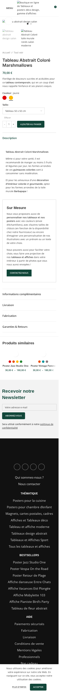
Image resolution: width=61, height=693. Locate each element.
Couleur (6, 93)
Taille (5, 104)
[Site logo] (29, 7)
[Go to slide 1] (27, 24)
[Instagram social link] (33, 467)
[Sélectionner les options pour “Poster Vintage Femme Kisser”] (43, 354)
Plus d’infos (19, 687)
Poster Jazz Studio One (15, 365)
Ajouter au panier (30, 124)
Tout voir (18, 52)
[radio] (4, 98)
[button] (5, 23)
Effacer (7, 117)
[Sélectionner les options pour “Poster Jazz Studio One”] (15, 354)
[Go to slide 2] (31, 24)
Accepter (38, 687)
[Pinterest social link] (41, 467)
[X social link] (25, 467)
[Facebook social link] (17, 467)
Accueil (6, 52)
